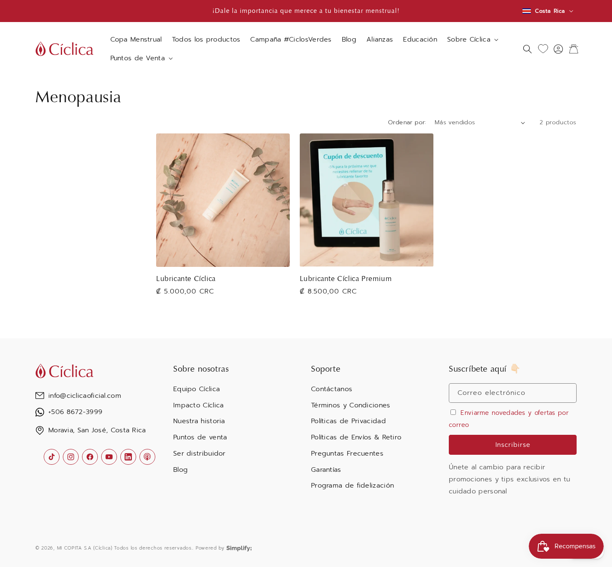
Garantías (326, 470)
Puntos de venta (200, 437)
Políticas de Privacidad (348, 421)
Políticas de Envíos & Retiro (356, 437)
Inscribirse (512, 444)
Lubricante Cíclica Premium (346, 278)
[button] (472, 39)
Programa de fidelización (352, 486)
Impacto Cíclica (198, 405)
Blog (180, 470)
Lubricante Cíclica (186, 278)
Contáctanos (331, 389)
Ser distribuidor (199, 454)
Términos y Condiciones (351, 405)
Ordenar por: (407, 122)
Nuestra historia (199, 421)
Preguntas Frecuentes (347, 454)
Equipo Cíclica (196, 389)
